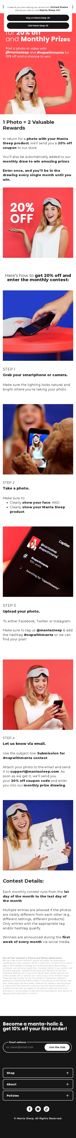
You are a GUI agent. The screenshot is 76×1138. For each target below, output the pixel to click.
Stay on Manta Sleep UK (38, 17)
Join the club (57, 1047)
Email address (17, 1042)
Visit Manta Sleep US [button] (38, 25)
